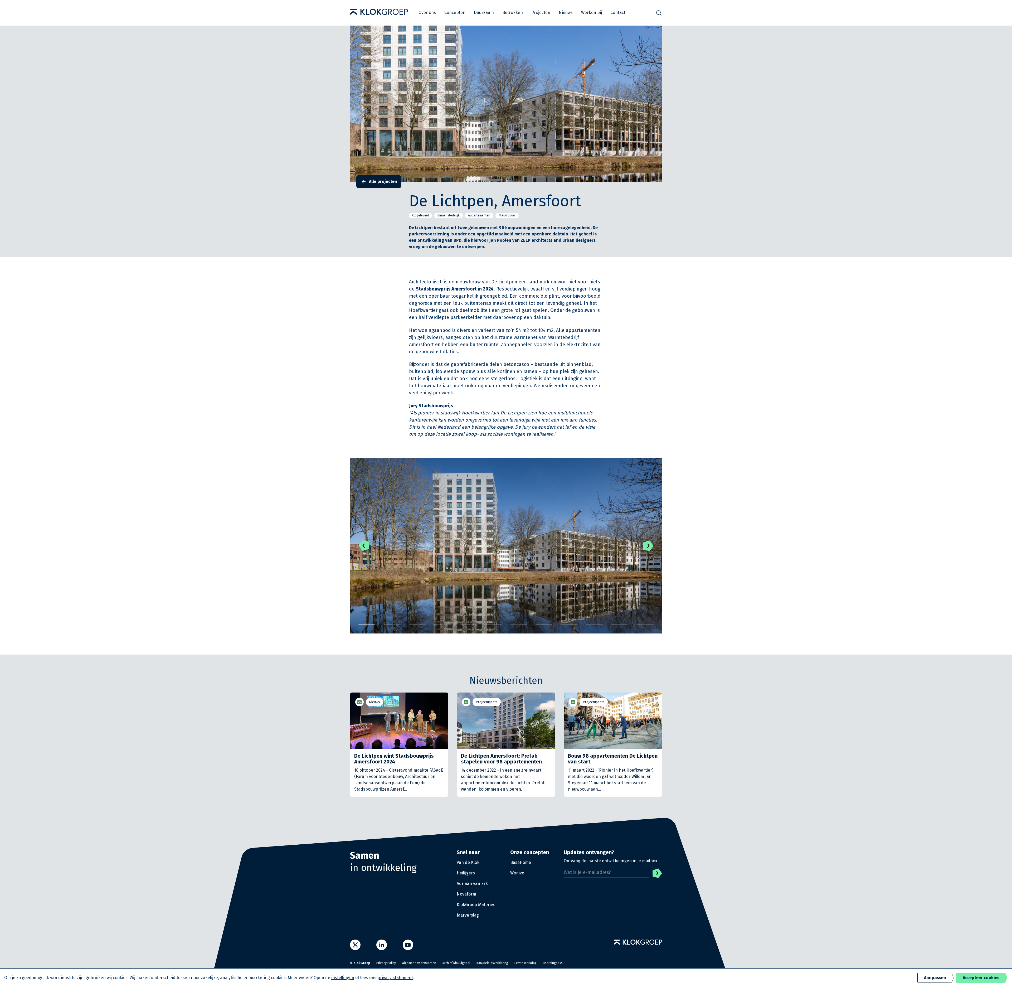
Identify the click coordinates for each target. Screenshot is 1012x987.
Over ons (427, 12)
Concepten (454, 12)
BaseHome (520, 862)
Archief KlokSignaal (456, 963)
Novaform (466, 894)
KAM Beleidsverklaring (492, 963)
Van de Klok (468, 862)
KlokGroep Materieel (477, 904)
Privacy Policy (386, 963)
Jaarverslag (468, 915)
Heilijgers (466, 872)
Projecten (540, 12)
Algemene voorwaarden (419, 963)
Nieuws (566, 12)
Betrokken (512, 12)
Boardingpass (553, 963)
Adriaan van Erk (472, 883)
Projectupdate (487, 702)
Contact (617, 12)
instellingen (342, 977)
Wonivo (517, 872)
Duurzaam (484, 12)
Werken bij (591, 12)
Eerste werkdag (525, 963)
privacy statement (395, 977)
